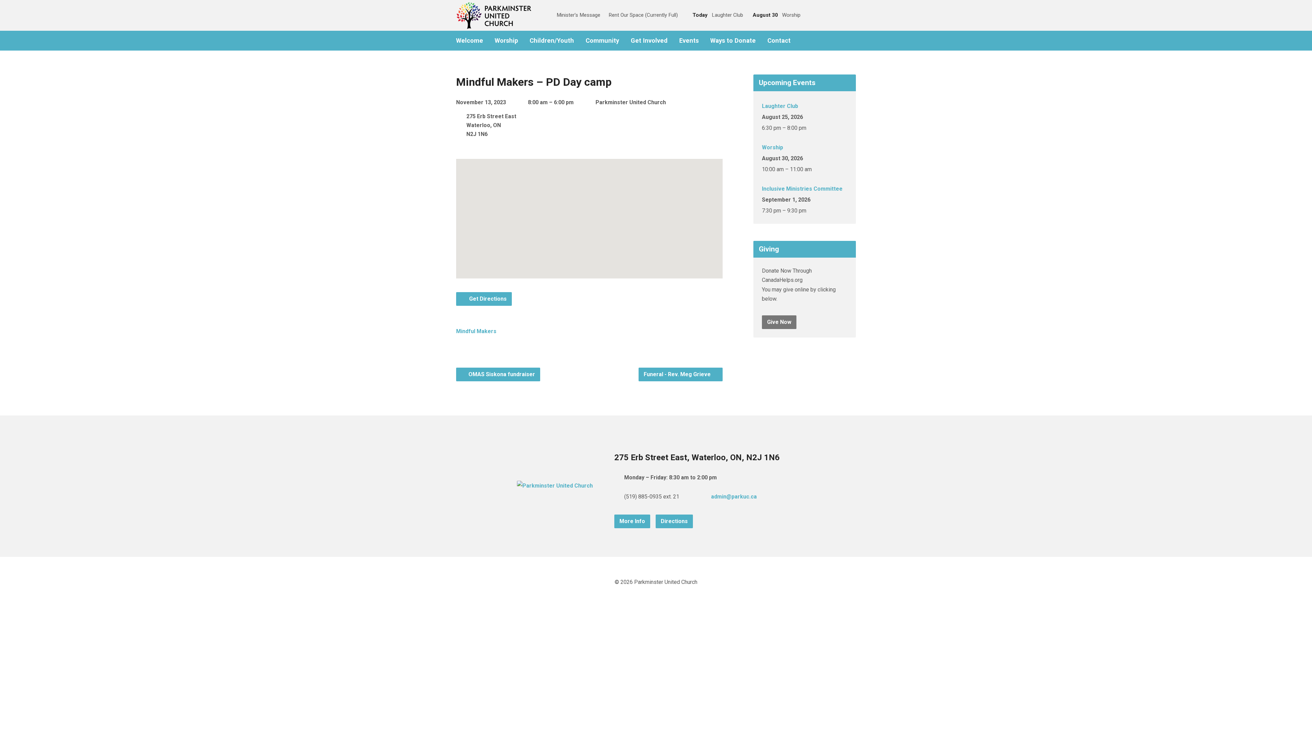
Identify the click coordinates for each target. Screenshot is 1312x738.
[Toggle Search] (544, 15)
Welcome (469, 41)
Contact (779, 41)
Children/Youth (552, 41)
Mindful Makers (476, 331)
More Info (632, 521)
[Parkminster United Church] (555, 485)
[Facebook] (803, 41)
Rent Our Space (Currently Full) (643, 15)
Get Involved (649, 41)
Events (689, 41)
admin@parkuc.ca (734, 496)
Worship (506, 41)
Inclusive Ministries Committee (802, 189)
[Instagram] (814, 41)
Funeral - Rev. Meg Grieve (678, 374)
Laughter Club (780, 106)
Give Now (779, 322)
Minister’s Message (578, 15)
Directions (674, 521)
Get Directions (487, 299)
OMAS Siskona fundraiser (501, 374)
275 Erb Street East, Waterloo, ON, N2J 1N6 (697, 457)
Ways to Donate (733, 41)
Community (602, 41)
